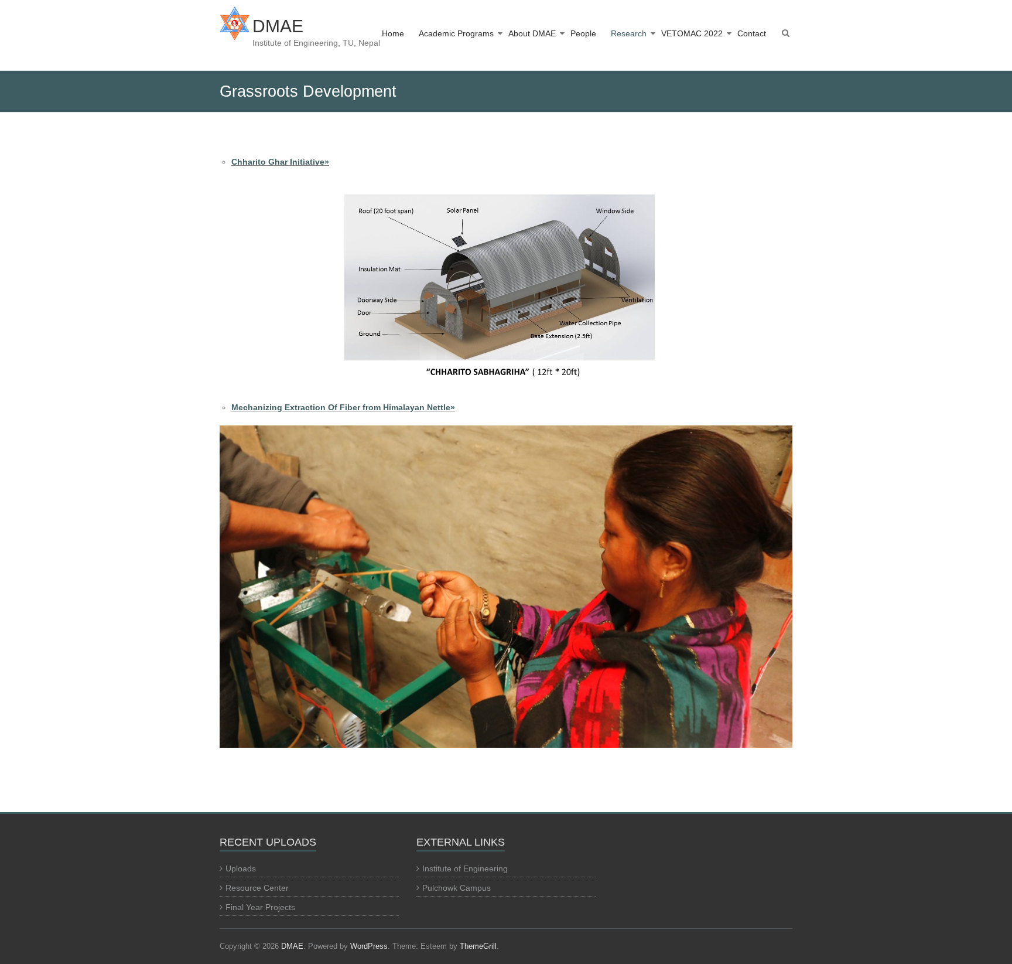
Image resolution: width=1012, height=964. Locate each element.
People (583, 33)
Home (393, 33)
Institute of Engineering (465, 868)
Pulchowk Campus (456, 888)
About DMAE (532, 33)
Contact (751, 33)
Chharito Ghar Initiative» (280, 161)
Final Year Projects (260, 907)
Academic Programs (456, 33)
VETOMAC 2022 (692, 33)
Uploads (240, 868)
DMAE (277, 26)
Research (629, 33)
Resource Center (257, 888)
